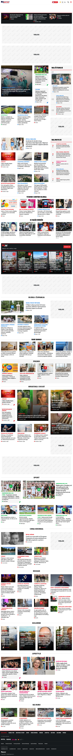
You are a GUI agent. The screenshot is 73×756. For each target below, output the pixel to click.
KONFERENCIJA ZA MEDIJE (8, 87)
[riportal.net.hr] (3, 752)
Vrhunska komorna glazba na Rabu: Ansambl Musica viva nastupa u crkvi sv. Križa (8, 354)
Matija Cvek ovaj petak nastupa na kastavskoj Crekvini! (24, 611)
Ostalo (36, 122)
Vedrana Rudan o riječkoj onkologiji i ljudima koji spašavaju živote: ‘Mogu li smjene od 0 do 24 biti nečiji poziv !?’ (64, 640)
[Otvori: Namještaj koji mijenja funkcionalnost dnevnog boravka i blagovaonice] (63, 367)
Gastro (3, 699)
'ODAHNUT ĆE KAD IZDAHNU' (62, 632)
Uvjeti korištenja (34, 743)
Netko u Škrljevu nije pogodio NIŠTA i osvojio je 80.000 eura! (63, 694)
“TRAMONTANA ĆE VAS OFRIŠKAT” (6, 608)
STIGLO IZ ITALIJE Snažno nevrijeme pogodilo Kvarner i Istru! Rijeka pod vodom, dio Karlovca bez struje (40, 17)
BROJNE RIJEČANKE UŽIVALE (45, 691)
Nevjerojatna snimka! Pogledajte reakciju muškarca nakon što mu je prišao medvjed (8, 722)
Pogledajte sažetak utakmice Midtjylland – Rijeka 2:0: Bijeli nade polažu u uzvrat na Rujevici (10, 497)
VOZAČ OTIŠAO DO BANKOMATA (63, 718)
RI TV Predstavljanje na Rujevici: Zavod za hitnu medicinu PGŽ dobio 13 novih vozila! (40, 265)
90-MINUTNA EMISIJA (23, 115)
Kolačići (2, 743)
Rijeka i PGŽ (38, 102)
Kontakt (46, 743)
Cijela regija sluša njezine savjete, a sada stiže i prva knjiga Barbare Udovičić (63, 665)
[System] (62, 2)
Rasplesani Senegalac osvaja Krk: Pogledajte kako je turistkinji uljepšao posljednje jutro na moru (61, 89)
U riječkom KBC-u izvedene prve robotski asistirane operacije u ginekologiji (40, 330)
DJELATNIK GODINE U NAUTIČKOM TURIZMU (56, 258)
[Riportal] (5, 2)
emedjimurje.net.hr (4, 748)
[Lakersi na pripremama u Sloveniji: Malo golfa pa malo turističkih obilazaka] (27, 226)
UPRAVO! (3, 162)
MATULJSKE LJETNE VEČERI (65, 607)
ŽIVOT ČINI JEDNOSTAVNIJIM (27, 373)
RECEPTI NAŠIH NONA (6, 691)
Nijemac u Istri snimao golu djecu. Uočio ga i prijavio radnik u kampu (8, 559)
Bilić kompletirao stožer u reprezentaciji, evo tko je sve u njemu (9, 518)
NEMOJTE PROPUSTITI (23, 608)
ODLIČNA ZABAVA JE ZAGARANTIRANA (24, 692)
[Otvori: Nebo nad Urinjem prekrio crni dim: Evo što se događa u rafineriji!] (25, 156)
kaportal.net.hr (25, 748)
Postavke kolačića (9, 743)
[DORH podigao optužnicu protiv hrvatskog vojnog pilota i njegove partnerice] (9, 226)
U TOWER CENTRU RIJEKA (44, 209)
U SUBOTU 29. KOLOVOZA (61, 144)
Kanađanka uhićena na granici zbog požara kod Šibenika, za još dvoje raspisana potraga (24, 437)
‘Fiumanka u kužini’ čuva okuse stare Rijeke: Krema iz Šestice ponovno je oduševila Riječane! (9, 695)
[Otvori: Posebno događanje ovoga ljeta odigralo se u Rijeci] (46, 685)
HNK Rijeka (38, 84)
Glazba (12, 19)
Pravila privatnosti (17, 743)
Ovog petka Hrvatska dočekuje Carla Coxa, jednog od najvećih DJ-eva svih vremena (61, 591)
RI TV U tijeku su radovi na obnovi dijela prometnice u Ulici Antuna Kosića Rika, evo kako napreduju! (24, 265)
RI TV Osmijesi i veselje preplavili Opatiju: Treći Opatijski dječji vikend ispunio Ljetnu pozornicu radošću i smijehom (8, 263)
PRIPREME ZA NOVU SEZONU (44, 515)
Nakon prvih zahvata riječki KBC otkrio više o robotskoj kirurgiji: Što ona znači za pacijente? (16, 91)
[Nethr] (21, 739)
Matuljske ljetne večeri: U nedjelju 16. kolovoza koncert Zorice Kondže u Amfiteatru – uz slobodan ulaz (8, 614)
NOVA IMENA (4, 515)
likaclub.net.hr (53, 748)
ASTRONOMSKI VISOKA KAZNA (23, 557)
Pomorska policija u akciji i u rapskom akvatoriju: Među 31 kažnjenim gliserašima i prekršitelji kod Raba (64, 354)
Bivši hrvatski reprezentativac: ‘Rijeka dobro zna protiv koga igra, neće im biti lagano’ (27, 519)
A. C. (59, 648)
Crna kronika (36, 529)
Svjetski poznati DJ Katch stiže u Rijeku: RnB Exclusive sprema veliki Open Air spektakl (27, 697)
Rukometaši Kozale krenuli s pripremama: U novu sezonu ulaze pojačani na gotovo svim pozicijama (45, 519)
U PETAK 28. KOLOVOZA (23, 584)
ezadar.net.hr (31, 748)
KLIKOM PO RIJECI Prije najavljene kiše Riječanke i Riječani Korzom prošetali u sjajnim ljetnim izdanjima (63, 99)
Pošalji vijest (40, 743)
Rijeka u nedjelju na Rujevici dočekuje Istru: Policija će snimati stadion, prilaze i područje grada (7, 120)
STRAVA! (3, 556)
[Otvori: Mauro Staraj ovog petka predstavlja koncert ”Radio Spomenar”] (54, 609)
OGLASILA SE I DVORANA (7, 433)
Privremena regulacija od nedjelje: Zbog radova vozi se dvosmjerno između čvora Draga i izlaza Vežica (41, 117)
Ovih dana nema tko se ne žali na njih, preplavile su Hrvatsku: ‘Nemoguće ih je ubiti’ (61, 428)
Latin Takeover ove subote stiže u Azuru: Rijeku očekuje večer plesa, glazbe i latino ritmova (10, 673)
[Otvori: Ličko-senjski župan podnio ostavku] (8, 156)
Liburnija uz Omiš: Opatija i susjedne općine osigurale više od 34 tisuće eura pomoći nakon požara (25, 188)
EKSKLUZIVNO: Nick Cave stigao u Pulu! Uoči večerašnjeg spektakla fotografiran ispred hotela (65, 600)
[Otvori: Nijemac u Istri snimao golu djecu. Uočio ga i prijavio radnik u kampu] (8, 551)
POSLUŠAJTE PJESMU (39, 608)
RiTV (5, 271)
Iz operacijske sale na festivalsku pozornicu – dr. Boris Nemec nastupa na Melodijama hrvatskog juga (41, 613)
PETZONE (37, 89)
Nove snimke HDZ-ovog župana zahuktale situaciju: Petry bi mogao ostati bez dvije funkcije (60, 404)
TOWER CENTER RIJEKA (61, 209)
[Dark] (65, 2)
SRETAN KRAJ (21, 413)
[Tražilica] (68, 2)
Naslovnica (4, 733)
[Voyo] (8, 739)
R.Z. (22, 648)
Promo (3, 216)
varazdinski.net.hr (12, 748)
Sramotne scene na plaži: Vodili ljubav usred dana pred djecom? (45, 721)
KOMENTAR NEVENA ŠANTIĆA (7, 628)
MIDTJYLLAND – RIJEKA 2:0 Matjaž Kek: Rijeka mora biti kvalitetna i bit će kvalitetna (41, 79)
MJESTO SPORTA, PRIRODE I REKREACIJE (8, 325)
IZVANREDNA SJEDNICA (40, 433)
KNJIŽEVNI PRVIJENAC (61, 661)
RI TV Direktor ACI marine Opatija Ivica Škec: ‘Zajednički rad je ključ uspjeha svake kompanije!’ (56, 265)
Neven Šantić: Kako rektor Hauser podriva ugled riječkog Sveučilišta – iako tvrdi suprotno (45, 640)
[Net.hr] (3, 739)
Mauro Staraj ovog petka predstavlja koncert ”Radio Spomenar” (65, 610)
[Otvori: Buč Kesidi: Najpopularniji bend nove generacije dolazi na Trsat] (5, 17)
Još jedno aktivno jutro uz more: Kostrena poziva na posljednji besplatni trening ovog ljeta (25, 329)
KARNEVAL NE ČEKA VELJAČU (6, 584)
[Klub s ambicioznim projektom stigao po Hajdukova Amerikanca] (46, 226)
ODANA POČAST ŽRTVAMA (33, 303)
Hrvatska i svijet (38, 21)
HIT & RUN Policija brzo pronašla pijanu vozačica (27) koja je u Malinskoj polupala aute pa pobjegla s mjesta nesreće (25, 562)
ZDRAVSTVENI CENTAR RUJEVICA (40, 258)
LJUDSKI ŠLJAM (38, 556)
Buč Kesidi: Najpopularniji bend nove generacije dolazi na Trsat (16, 16)
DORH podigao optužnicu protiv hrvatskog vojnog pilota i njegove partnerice (8, 233)
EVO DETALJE (4, 115)
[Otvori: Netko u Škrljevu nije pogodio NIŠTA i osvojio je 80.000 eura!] (64, 685)
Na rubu (36, 705)
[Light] (60, 2)
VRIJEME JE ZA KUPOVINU (7, 209)
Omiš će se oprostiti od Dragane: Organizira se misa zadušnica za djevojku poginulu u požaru (36, 538)
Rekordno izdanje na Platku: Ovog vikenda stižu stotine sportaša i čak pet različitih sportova (7, 330)
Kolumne (36, 623)
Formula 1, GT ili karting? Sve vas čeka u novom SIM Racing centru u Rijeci (45, 212)
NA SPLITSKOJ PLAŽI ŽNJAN (44, 718)
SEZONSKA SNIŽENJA (7, 373)
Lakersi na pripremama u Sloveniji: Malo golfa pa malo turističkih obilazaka (27, 233)
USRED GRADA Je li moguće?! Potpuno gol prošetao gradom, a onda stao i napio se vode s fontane (26, 723)
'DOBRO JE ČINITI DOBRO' (40, 162)
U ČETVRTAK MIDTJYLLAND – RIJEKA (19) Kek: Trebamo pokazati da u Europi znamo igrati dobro (63, 520)
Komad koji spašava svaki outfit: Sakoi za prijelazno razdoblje (63, 212)
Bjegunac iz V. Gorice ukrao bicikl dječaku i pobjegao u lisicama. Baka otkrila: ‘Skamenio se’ (41, 560)
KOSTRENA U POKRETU (23, 325)
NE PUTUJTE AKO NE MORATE (8, 183)
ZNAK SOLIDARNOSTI (23, 183)
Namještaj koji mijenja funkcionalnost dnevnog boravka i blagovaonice (62, 374)
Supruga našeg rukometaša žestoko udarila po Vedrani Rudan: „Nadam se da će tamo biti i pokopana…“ (63, 110)
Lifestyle (60, 18)
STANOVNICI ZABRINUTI (23, 162)
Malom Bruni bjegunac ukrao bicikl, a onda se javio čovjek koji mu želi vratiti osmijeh (32, 416)
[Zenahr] (14, 739)
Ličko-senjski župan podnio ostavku (6, 164)
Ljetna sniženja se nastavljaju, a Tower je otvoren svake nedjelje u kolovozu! (9, 377)
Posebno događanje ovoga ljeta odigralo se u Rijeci (45, 693)
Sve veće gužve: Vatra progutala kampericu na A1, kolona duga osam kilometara (8, 187)
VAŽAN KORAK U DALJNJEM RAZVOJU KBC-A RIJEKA (41, 325)
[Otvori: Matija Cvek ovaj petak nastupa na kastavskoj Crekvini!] (25, 603)
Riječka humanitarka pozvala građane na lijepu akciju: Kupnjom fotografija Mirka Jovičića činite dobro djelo (41, 166)
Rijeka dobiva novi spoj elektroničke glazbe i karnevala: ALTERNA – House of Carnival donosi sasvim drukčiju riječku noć (8, 590)
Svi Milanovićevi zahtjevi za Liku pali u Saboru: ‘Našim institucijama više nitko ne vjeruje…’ (41, 437)
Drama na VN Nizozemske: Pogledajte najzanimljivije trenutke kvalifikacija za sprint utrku (63, 234)
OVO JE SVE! (55, 86)
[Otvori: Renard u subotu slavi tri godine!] (52, 17)
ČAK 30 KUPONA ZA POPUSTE (26, 209)
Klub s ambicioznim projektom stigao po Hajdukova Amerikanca (44, 233)
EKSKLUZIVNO (21, 433)
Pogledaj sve (67, 247)
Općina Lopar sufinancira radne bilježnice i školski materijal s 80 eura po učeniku (26, 354)
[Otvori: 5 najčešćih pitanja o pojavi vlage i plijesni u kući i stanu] (45, 367)
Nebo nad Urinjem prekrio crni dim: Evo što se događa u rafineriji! (24, 165)
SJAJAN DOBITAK (60, 691)
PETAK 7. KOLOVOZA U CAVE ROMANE (60, 587)
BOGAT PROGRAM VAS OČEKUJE (10, 669)
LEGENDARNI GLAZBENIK (64, 596)
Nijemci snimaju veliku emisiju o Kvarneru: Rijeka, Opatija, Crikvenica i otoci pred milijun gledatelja (24, 120)
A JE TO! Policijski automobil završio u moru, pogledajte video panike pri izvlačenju (63, 722)
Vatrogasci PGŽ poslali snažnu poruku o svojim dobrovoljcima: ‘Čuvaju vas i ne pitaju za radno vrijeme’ (40, 188)
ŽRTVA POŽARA (30, 534)
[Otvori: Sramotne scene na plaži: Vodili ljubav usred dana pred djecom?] (46, 712)
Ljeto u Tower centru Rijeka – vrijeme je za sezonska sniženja (9, 212)
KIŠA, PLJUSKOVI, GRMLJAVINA (62, 152)
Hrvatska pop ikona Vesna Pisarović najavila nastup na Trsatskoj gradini (24, 588)
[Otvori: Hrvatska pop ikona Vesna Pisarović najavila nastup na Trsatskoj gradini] (25, 578)
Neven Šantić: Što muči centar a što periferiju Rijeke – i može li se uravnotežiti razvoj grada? (27, 641)
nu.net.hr (48, 748)
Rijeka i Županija (36, 297)
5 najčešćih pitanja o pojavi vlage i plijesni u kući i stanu (45, 374)
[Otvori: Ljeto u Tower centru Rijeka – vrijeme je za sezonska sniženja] (9, 203)
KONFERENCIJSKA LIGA (41, 75)
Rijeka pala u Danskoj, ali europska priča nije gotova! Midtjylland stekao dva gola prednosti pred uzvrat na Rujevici (64, 489)
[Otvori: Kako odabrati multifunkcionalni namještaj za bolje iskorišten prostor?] (28, 367)
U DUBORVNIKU (23, 718)
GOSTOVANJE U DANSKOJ (25, 515)
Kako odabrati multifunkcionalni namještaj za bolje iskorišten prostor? (25, 377)
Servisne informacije (25, 743)
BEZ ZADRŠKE (59, 106)
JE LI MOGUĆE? (4, 718)
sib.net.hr (19, 748)
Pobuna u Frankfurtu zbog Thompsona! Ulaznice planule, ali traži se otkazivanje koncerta (8, 437)
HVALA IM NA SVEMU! (39, 183)
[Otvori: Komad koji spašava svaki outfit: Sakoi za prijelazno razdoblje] (64, 203)
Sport (36, 477)
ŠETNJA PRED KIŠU (60, 95)
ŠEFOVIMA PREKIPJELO (58, 400)
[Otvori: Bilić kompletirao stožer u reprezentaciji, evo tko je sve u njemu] (9, 509)
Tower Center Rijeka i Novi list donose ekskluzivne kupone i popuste (27, 212)
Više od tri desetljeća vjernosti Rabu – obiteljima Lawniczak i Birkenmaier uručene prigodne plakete (45, 354)
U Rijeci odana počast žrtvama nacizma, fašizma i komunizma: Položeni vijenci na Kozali (36, 306)
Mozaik (36, 571)
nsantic (7, 647)
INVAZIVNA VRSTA (57, 424)
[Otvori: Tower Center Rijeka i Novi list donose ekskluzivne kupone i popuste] (27, 203)
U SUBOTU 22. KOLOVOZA (40, 584)
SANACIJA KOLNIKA (24, 259)
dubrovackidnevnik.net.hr (40, 748)
